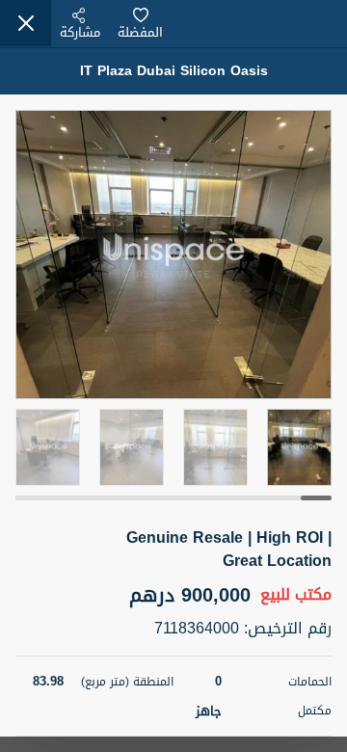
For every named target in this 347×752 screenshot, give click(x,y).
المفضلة (140, 32)
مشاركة (80, 32)
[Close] (25, 23)
